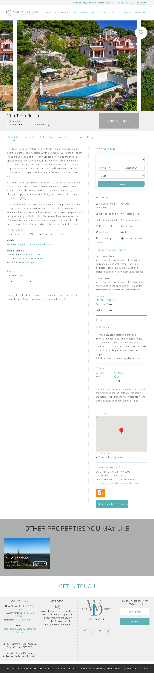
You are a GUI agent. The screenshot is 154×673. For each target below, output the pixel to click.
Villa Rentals (61, 12)
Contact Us (140, 12)
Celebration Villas (84, 12)
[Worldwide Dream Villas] (21, 13)
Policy (90, 137)
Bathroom (40, 124)
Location (78, 137)
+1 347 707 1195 (32, 254)
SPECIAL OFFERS (106, 12)
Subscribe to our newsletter (114, 504)
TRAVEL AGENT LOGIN (137, 668)
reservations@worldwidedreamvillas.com (93, 2)
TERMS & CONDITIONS (92, 668)
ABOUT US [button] (123, 12)
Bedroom (11, 124)
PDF (103, 493)
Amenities (29, 137)
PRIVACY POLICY (114, 668)
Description (14, 137)
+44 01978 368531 (125, 2)
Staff (42, 137)
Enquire (121, 183)
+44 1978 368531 (35, 258)
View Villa (40, 563)
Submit (135, 621)
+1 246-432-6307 (25, 619)
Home (47, 12)
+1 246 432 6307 (27, 262)
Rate (51, 137)
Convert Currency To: (17, 275)
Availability (64, 137)
